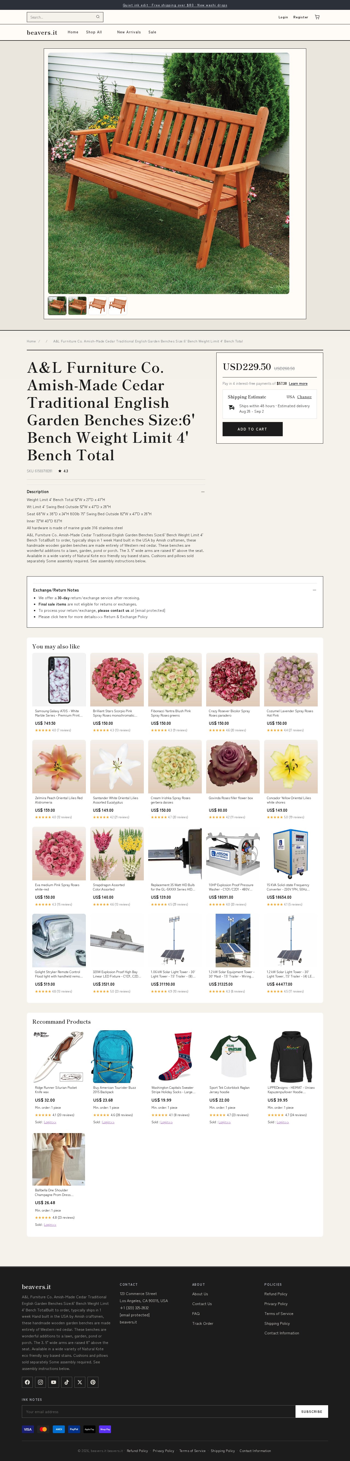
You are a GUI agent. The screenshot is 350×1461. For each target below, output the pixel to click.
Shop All (94, 31)
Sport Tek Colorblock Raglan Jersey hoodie (229, 1089)
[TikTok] (66, 1382)
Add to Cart (252, 429)
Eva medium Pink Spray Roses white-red (57, 887)
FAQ (196, 1313)
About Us (200, 1293)
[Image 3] (97, 305)
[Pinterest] (93, 1382)
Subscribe (311, 1411)
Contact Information (281, 1332)
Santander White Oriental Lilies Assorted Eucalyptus (115, 800)
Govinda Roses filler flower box (231, 798)
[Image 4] (118, 305)
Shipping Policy (277, 1323)
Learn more (298, 383)
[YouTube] (53, 1382)
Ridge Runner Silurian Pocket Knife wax (56, 1089)
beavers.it (42, 32)
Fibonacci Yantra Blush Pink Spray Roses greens (171, 713)
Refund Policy (275, 1293)
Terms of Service (278, 1313)
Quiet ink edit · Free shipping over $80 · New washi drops (175, 4)
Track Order (202, 1323)
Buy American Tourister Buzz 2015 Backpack (114, 1089)
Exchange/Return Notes (56, 590)
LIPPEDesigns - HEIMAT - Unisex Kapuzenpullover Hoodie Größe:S (291, 1090)
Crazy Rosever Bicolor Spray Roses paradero (229, 713)
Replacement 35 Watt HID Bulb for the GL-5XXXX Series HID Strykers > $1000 (173, 887)
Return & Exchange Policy (126, 616)
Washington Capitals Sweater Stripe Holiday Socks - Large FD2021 (172, 1090)
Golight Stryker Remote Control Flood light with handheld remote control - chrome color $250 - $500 (59, 974)
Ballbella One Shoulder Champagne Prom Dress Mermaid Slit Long (53, 1192)
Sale (152, 31)
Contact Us (202, 1303)
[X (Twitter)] (79, 1382)
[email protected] (150, 610)
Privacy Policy (276, 1303)
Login (283, 16)
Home (73, 31)
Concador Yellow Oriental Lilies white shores (289, 800)
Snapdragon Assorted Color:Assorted (109, 887)
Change (304, 396)
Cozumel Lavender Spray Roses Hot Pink (290, 713)
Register (300, 16)
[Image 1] (57, 305)
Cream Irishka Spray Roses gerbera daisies (170, 800)
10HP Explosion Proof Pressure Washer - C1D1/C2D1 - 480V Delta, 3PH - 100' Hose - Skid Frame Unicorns (231, 887)
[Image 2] (77, 305)
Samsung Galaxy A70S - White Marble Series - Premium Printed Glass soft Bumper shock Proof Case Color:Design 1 (59, 713)
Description (38, 491)
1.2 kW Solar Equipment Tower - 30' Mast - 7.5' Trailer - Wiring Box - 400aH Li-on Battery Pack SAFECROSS (232, 974)
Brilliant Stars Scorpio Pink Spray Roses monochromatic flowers (113, 713)
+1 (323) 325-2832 (134, 1307)
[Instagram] (40, 1382)
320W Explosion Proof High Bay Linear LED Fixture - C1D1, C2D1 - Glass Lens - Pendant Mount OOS (116, 974)
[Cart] (317, 17)
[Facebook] (27, 1382)
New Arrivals (129, 31)
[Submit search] (98, 17)
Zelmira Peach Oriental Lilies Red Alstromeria (59, 800)
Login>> (50, 1121)
